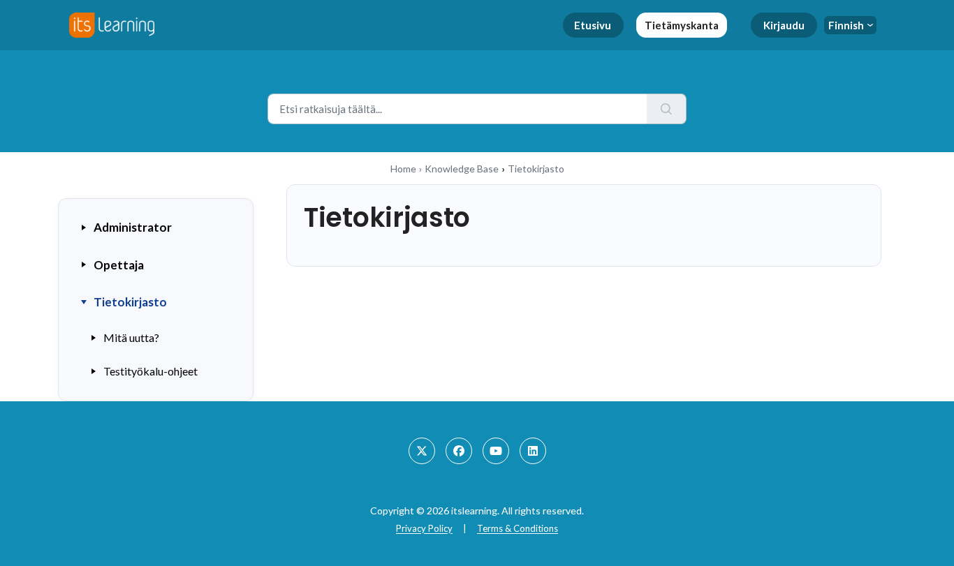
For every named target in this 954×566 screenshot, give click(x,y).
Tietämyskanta (682, 25)
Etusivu (592, 25)
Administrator (133, 227)
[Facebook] (459, 451)
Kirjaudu (784, 25)
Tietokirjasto (130, 302)
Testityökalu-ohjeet (150, 371)
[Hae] (667, 109)
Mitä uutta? (131, 337)
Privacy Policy (424, 528)
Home (403, 168)
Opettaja (119, 265)
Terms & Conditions (517, 528)
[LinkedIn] (533, 451)
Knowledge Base (462, 168)
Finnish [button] (846, 25)
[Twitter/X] (422, 451)
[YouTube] (496, 451)
